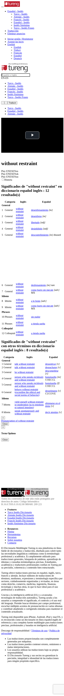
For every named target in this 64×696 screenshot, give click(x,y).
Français (18, 53)
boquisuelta (50, 383)
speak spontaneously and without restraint (27, 412)
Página (10, 531)
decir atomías (51, 412)
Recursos (11, 537)
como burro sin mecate (42, 290)
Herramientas (14, 534)
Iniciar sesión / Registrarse (20, 39)
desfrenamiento (38, 285)
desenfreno (36, 216)
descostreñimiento (40, 235)
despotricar (50, 364)
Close (5, 424)
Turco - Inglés (20, 14)
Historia (8, 179)
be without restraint (24, 372)
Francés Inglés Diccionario (20, 520)
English (17, 47)
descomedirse (51, 370)
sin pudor (35, 316)
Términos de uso (39, 630)
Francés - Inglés (21, 19)
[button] (15, 11)
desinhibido (36, 228)
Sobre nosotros (14, 540)
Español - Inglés (22, 22)
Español (18, 55)
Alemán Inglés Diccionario (20, 515)
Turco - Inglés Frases (24, 28)
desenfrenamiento (39, 210)
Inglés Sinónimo (22, 25)
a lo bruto (35, 301)
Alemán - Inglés (21, 17)
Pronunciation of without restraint (17, 420)
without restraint (20, 210)
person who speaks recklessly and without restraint (29, 378)
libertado (35, 222)
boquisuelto (51, 377)
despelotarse (51, 391)
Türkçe (17, 50)
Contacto (11, 542)
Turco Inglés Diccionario (19, 512)
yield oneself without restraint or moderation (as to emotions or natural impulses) (29, 405)
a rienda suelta (38, 323)
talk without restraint (25, 364)
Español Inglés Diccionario (20, 518)
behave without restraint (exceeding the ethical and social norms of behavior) (27, 392)
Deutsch (18, 58)
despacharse (51, 367)
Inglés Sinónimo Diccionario (21, 523)
